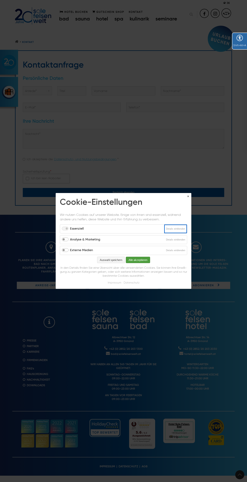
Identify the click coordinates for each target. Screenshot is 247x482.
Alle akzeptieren (138, 259)
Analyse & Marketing (85, 239)
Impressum (114, 282)
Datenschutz (131, 282)
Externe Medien (81, 250)
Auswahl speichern (111, 259)
